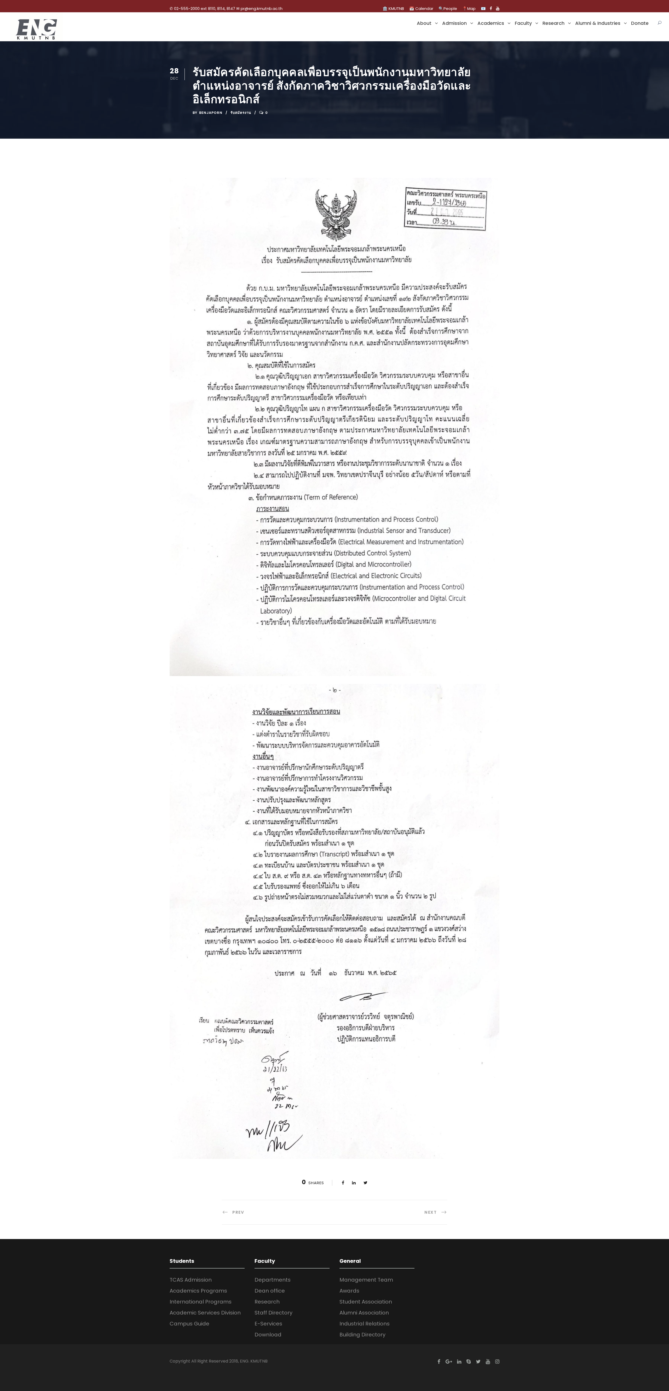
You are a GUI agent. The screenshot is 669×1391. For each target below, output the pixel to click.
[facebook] (491, 8)
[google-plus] (449, 1361)
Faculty (523, 23)
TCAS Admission (191, 1279)
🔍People (448, 8)
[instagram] (497, 1361)
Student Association (365, 1301)
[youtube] (497, 8)
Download (268, 1334)
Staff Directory (273, 1312)
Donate (640, 23)
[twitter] (478, 1361)
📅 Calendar (421, 8)
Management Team (366, 1279)
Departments (273, 1279)
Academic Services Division (205, 1312)
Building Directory (362, 1334)
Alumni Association (364, 1312)
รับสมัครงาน (240, 112)
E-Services (268, 1323)
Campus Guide (189, 1323)
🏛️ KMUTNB (393, 8)
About (424, 23)
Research (553, 23)
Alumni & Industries (597, 23)
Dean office (270, 1290)
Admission (454, 23)
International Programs (201, 1301)
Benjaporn (210, 112)
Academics (490, 23)
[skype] (468, 1361)
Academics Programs (198, 1290)
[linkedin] (459, 1361)
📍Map (469, 8)
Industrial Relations (364, 1323)
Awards (349, 1290)
